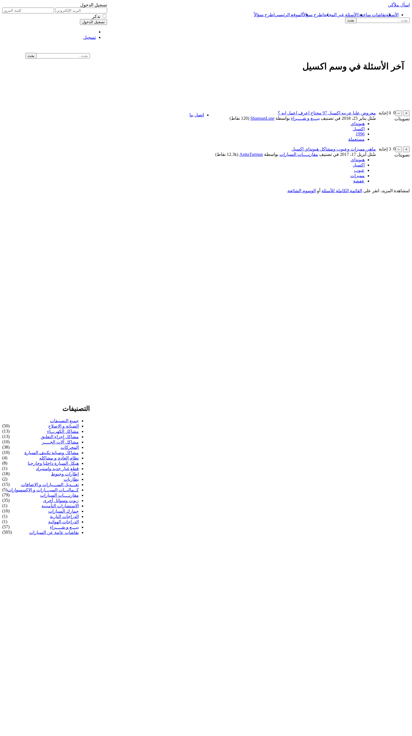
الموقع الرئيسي (289, 14)
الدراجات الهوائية (63, 521)
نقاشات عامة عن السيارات (54, 532)
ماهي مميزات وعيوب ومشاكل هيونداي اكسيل (333, 149)
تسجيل (89, 37)
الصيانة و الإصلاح (63, 426)
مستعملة (356, 139)
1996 (360, 134)
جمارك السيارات (63, 511)
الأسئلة (392, 14)
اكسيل (359, 128)
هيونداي (358, 123)
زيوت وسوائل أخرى (61, 500)
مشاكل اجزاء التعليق (60, 436)
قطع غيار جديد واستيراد (57, 468)
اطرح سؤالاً (313, 14)
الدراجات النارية (64, 516)
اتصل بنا (196, 114)
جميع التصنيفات (64, 420)
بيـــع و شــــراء (305, 118)
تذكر (96, 16)
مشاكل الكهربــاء (63, 431)
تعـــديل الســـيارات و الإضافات (50, 484)
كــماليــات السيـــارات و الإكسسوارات (43, 489)
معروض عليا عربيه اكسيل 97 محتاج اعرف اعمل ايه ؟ (327, 113)
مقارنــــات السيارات (298, 154)
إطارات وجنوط (65, 474)
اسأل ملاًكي (399, 5)
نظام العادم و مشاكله (59, 458)
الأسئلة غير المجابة (341, 14)
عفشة (359, 181)
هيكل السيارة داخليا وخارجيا (53, 463)
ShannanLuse (262, 118)
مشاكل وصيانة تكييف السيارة (51, 452)
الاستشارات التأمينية (60, 505)
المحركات (70, 447)
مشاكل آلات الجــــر (60, 442)
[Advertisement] (241, 57)
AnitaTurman (251, 154)
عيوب (359, 170)
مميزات (357, 175)
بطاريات (71, 479)
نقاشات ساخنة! (372, 14)
